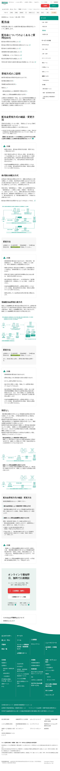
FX (26, 12)
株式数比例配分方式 (7, 81)
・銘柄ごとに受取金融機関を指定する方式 (13, 94)
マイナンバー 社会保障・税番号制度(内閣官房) (42, 708)
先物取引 (47, 665)
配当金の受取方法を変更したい (10, 41)
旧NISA (49, 676)
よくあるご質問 (19, 2)
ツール (29, 9)
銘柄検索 (56, 2)
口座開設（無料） (19, 591)
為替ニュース (45, 71)
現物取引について (8, 620)
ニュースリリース (51, 642)
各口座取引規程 (5, 719)
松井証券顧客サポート (9, 501)
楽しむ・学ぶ (13, 9)
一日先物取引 (49, 667)
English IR (36, 2)
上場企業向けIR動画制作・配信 (49, 97)
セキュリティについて (35, 719)
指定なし (4, 87)
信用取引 (4, 665)
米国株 (16, 12)
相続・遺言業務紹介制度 (49, 92)
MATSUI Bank (45, 44)
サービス (24, 9)
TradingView (46, 80)
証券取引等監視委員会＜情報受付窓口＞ (13, 708)
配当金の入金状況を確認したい (10, 48)
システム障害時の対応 (7, 724)
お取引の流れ (21, 686)
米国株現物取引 (35, 662)
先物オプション (32, 12)
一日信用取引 (6, 676)
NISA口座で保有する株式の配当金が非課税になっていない (18, 62)
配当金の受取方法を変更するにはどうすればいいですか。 (18, 200)
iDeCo (42, 12)
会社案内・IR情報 (28, 2)
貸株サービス (5, 683)
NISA (38, 12)
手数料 (19, 9)
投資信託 (21, 12)
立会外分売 (20, 663)
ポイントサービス (46, 58)
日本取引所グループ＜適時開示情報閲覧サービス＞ (16, 705)
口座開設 (45, 5)
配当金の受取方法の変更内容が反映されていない (15, 45)
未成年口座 (45, 34)
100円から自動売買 (36, 680)
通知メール (44, 62)
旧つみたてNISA (51, 679)
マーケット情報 (44, 9)
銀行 (48, 12)
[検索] (51, 2)
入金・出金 (44, 49)
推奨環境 (46, 728)
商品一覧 (6, 12)
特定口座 (44, 26)
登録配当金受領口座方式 (8, 84)
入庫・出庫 (44, 53)
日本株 (11, 12)
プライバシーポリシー (35, 728)
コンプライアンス (34, 724)
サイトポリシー (19, 728)
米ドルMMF (49, 690)
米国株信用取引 (35, 665)
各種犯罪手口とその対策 (22, 719)
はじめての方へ (5, 9)
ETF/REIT (20, 666)
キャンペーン (37, 9)
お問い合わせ (11, 2)
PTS (3, 686)
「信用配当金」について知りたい (11, 55)
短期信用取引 (6, 673)
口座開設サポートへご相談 (19, 596)
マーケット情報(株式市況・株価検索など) (23, 647)
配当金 (44, 30)
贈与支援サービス (47, 88)
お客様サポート (53, 9)
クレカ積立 (54, 12)
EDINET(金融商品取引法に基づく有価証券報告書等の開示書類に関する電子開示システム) (27, 711)
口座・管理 (44, 22)
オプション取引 (49, 670)
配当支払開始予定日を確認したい (11, 58)
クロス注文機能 (21, 678)
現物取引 (4, 662)
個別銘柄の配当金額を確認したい (11, 51)
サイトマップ (49, 695)
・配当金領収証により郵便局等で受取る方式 (14, 91)
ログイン (54, 5)
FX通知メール (45, 67)
